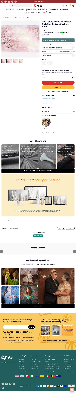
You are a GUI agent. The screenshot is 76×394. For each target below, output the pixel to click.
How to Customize (68, 366)
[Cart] (69, 6)
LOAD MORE (38, 306)
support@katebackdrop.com (8, 362)
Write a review (38, 235)
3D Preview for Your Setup (48, 98)
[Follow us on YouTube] (15, 2)
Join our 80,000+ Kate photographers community (54, 340)
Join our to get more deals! (58, 91)
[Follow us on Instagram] (5, 2)
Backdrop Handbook (68, 371)
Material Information (36, 361)
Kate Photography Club (69, 364)
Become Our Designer (50, 371)
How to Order (67, 368)
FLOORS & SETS (54, 9)
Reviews (66, 361)
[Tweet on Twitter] (50, 132)
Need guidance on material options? (67, 51)
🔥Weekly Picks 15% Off (38, 1)
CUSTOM (38, 12)
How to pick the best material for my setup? (38, 170)
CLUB (50, 12)
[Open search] (59, 228)
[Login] (66, 5)
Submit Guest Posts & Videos (52, 368)
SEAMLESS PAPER (31, 9)
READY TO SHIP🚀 (42, 9)
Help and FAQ (22, 368)
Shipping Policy (35, 364)
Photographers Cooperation (51, 364)
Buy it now (58, 87)
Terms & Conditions (36, 371)
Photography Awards (50, 359)
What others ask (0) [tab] (13, 228)
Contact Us (21, 359)
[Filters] (63, 228)
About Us (34, 359)
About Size (21, 366)
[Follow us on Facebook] (2, 2)
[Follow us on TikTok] (9, 2)
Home (2, 17)
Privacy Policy (35, 368)
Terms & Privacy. (17, 342)
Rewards (47, 361)
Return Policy (35, 366)
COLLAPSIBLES (64, 9)
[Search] (5, 5)
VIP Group (21, 361)
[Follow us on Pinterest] (12, 2)
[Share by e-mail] (53, 132)
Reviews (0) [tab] (4, 228)
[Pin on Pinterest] (48, 132)
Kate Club (21, 364)
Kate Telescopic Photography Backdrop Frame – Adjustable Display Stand (57, 73)
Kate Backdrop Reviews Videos (52, 366)
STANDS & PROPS (29, 12)
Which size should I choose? (69, 43)
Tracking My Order (23, 371)
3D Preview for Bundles (69, 359)
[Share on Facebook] (46, 132)
